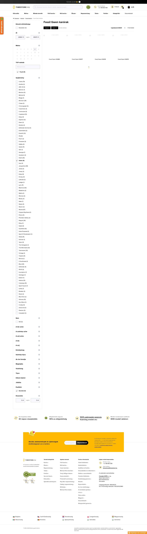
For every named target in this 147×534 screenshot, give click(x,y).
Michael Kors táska (65, 490)
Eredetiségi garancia (84, 479)
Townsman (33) (23, 250)
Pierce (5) (21, 215)
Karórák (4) (22, 391)
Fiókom (117, 7)
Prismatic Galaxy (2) (24, 218)
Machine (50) (23, 188)
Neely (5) (21, 204)
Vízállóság (19, 369)
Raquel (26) (22, 220)
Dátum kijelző (20, 378)
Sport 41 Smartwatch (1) (25, 234)
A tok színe (19, 327)
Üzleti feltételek (83, 463)
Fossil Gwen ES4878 (100, 59)
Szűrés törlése (63, 28)
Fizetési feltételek (83, 476)
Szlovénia (117, 520)
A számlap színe (21, 332)
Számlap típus (21, 355)
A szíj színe (20, 336)
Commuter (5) (23, 111)
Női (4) (21, 322)
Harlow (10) (22, 280)
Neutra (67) (22, 210)
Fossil (46, 28)
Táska (45, 471)
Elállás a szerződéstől (84, 473)
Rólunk (80, 482)
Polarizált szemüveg (66, 479)
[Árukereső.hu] (88, 9)
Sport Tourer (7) (23, 286)
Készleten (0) (23, 28)
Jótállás (18, 382)
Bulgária (17, 516)
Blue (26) (21, 264)
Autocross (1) (22, 308)
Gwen (54, 28)
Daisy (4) (21, 117)
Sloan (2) (21, 294)
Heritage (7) (22, 275)
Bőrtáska (62, 487)
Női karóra (63, 465)
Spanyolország (69, 520)
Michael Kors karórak (66, 471)
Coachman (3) (23, 109)
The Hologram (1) (24, 245)
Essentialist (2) (23, 131)
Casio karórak (64, 468)
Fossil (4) (22, 72)
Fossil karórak (28, 18)
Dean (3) (21, 122)
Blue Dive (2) (22, 297)
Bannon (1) (22, 90)
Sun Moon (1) (22, 302)
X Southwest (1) (23, 261)
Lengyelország (94, 516)
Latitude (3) (22, 180)
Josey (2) (21, 171)
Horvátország (69, 516)
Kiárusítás (47, 479)
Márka (18, 46)
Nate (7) (21, 201)
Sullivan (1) (22, 239)
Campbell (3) (22, 313)
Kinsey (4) (22, 177)
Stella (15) (21, 237)
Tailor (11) (21, 242)
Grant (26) (22, 158)
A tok (17, 341)
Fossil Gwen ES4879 (123, 59)
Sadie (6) (21, 226)
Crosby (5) (22, 305)
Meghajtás (19, 364)
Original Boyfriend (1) (25, 212)
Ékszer (46, 465)
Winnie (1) (21, 259)
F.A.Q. (80, 492)
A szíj (18, 345)
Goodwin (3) (22, 155)
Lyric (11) (21, 185)
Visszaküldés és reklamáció (86, 471)
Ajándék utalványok (50, 482)
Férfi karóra (63, 463)
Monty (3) (21, 199)
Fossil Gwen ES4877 (77, 59)
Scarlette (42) (23, 229)
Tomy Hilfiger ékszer (66, 473)
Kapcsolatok (82, 484)
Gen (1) (21, 150)
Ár (16, 33)
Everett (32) (22, 133)
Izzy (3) (21, 163)
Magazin (80, 498)
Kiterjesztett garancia (84, 503)
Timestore (16, 18)
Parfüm (46, 473)
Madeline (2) (22, 190)
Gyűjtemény (20, 78)
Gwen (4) (21, 160)
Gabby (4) (21, 144)
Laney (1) (21, 289)
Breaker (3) (22, 291)
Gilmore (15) (22, 299)
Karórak (22, 18)
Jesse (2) (21, 169)
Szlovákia (92, 520)
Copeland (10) (23, 114)
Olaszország (19, 520)
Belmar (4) (22, 95)
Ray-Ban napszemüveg (67, 482)
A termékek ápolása (84, 490)
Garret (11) (21, 147)
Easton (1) (21, 278)
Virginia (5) (22, 256)
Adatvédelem (82, 465)
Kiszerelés (19, 396)
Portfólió (19, 387)
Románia (42, 520)
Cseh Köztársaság (45, 516)
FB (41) (21, 136)
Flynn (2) (21, 139)
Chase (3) (21, 103)
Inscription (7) (23, 272)
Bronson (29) (22, 101)
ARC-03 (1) (22, 87)
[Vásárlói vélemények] (1, 25)
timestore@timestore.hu (110, 468)
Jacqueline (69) (23, 166)
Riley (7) (21, 223)
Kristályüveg (20, 350)
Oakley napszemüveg (66, 484)
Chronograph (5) (23, 106)
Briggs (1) (21, 98)
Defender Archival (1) (25, 128)
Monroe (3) (22, 196)
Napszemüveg (48, 468)
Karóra (46, 463)
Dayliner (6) (22, 120)
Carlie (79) (22, 81)
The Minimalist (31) (24, 248)
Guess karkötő (64, 476)
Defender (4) (22, 267)
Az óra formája (21, 359)
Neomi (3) (21, 207)
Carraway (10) (23, 283)
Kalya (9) (21, 174)
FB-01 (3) (21, 269)
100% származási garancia (91, 417)
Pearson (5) (22, 310)
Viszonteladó (82, 501)
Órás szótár (81, 495)
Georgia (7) (22, 152)
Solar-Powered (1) (24, 231)
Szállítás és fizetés (83, 468)
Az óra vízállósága (83, 487)
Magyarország (118, 516)
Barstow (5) (22, 92)
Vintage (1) (22, 253)
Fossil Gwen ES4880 (54, 59)
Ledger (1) (21, 182)
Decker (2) (22, 125)
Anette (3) (22, 84)
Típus (18, 373)
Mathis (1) (21, 193)
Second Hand (48, 476)
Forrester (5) (22, 141)
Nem (17, 318)
